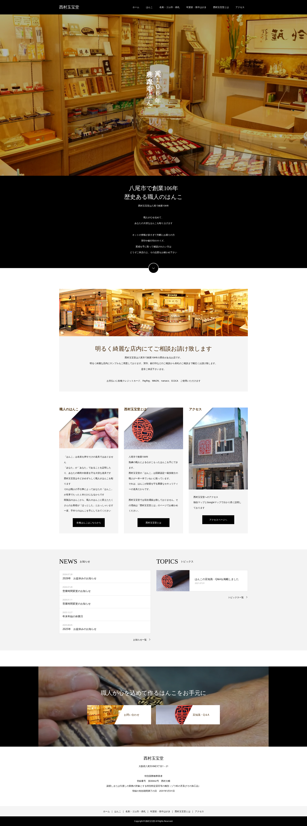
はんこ (149, 7)
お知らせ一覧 (140, 639)
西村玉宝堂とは (221, 7)
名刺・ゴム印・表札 (169, 7)
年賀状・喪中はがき (196, 7)
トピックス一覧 (236, 597)
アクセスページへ (218, 519)
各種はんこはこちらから (88, 522)
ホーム (136, 7)
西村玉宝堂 (69, 7)
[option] (153, 89)
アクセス (240, 7)
